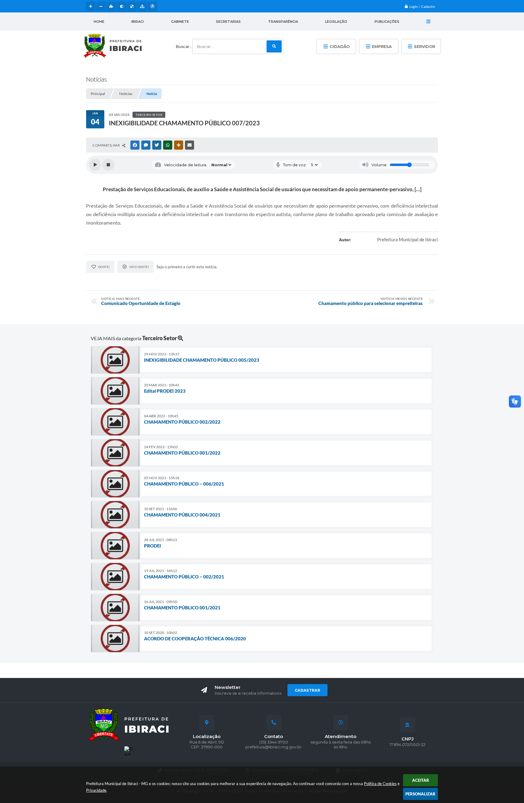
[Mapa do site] (142, 6)
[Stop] (108, 165)
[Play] (95, 165)
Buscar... (184, 46)
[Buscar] (274, 46)
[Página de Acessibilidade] (152, 6)
